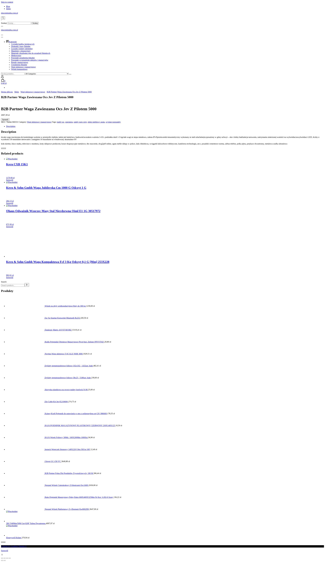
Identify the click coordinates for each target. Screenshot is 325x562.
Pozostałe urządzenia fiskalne (23, 58)
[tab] (165, 126)
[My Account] (2, 77)
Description (10, 126)
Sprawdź (5, 120)
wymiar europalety (113, 122)
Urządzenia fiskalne (19, 65)
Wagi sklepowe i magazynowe (23, 67)
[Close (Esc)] (2, 558)
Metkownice (16, 55)
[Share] (5, 558)
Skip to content (7, 2)
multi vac (60, 122)
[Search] (27, 285)
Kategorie (13, 42)
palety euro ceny (80, 122)
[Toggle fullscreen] (7, 558)
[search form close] (2, 26)
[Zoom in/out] (10, 558)
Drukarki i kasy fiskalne (20, 46)
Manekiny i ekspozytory (21, 51)
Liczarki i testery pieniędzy (22, 49)
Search (3, 282)
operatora (69, 122)
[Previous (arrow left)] (2, 560)
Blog (8, 6)
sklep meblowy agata (96, 122)
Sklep (8, 9)
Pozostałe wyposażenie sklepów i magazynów (29, 60)
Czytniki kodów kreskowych (22, 44)
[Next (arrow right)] (5, 560)
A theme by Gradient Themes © (14, 546)
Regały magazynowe (19, 62)
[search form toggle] (3, 18)
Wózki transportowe (19, 69)
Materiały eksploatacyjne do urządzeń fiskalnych (30, 53)
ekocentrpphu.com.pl (9, 13)
